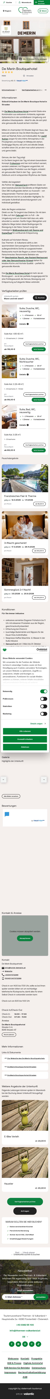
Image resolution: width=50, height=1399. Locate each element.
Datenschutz (39, 1367)
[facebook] (11, 1344)
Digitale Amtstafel (33, 1363)
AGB (25, 1377)
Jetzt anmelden (25, 1290)
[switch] (43, 699)
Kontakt (25, 1358)
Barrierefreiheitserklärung (32, 1372)
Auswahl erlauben (25, 739)
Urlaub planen (29, 1252)
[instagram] (25, 1344)
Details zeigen (36, 724)
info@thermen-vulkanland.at (25, 1330)
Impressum (10, 1372)
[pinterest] (31, 1344)
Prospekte (36, 1358)
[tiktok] (38, 1344)
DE (24, 1336)
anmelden (41, 1297)
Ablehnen (25, 747)
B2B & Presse (14, 1363)
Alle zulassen (25, 731)
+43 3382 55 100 (25, 1325)
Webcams (13, 1358)
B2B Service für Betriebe (17, 1367)
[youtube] (18, 1344)
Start (17, 1252)
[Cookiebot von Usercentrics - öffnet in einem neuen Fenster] (36, 649)
